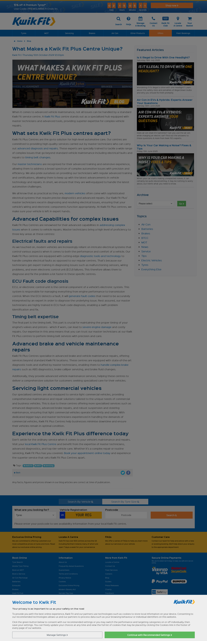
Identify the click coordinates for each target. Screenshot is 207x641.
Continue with (149, 634)
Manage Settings (56, 634)
